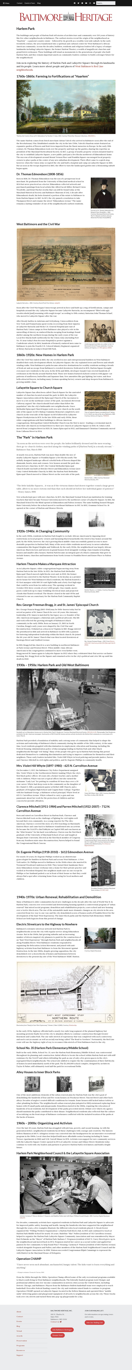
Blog (18, 1326)
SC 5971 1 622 (104, 890)
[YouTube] (86, 3)
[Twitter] (78, 3)
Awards (19, 1336)
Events (19, 1321)
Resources (20, 1350)
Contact (19, 1316)
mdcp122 (57, 303)
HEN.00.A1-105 (91, 732)
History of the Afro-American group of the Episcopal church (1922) (100, 643)
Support (19, 1355)
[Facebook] (75, 3)
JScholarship (72, 1025)
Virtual (19, 1331)
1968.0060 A (91, 136)
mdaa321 (22, 1218)
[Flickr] (82, 3)
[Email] (94, 3)
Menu (7, 3)
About (18, 1312)
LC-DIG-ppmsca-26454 (104, 348)
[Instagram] (90, 3)
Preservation (21, 1341)
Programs (20, 1345)
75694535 (106, 416)
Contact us (55, 1322)
